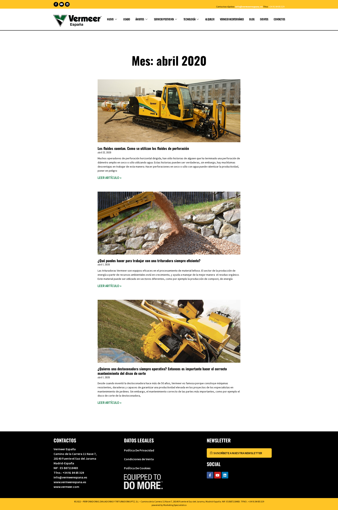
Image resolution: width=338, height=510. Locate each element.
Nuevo (110, 19)
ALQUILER (209, 19)
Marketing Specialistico (174, 505)
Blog (251, 19)
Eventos (264, 19)
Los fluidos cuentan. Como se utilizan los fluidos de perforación (143, 148)
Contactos (279, 19)
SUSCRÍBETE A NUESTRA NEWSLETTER (237, 453)
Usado (126, 19)
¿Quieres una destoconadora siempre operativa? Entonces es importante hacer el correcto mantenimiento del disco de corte (162, 371)
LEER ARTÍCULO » (109, 178)
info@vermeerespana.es (249, 6)
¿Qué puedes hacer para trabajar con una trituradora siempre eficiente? (149, 260)
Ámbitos (139, 19)
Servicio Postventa (164, 19)
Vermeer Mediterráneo (232, 19)
